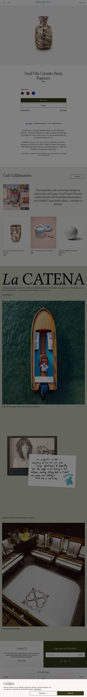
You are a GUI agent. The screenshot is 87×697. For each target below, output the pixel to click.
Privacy (81, 677)
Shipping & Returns (40, 123)
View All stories (7, 295)
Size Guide (63, 110)
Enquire (43, 105)
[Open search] (9, 2)
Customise (42, 693)
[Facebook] (61, 661)
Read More (37, 689)
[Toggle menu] (4, 2)
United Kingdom (45, 672)
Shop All (77, 176)
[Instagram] (65, 661)
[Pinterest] (69, 661)
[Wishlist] (80, 3)
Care (49, 123)
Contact (5, 677)
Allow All (70, 693)
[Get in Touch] (22, 654)
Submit (81, 655)
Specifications (57, 123)
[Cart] (83, 2)
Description (29, 123)
